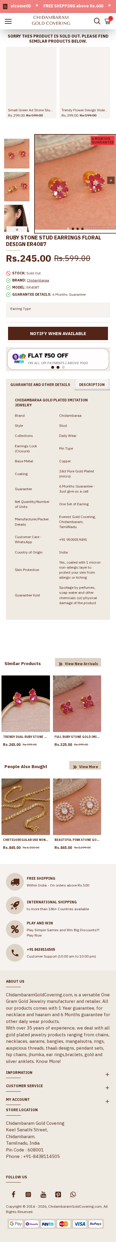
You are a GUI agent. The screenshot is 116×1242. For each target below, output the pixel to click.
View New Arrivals (81, 664)
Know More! (48, 1061)
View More (88, 767)
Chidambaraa (38, 280)
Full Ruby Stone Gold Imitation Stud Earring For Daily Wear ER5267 (77, 737)
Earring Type (20, 308)
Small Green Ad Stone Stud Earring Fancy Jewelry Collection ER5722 (31, 110)
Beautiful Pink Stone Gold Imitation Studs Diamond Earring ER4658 (77, 840)
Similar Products (22, 663)
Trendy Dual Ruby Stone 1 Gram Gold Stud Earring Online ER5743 (25, 737)
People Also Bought (25, 766)
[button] (40, 180)
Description (92, 384)
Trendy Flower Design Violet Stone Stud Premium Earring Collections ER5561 (85, 110)
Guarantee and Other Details (40, 384)
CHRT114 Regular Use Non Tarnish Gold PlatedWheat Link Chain (25, 840)
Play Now (34, 935)
